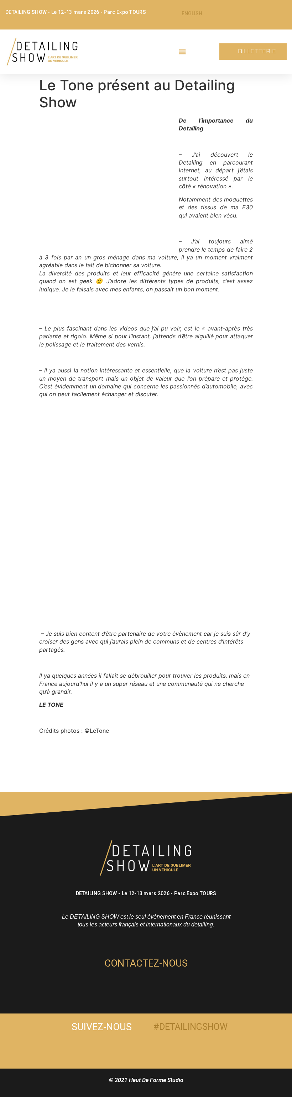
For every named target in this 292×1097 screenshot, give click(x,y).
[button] (182, 52)
